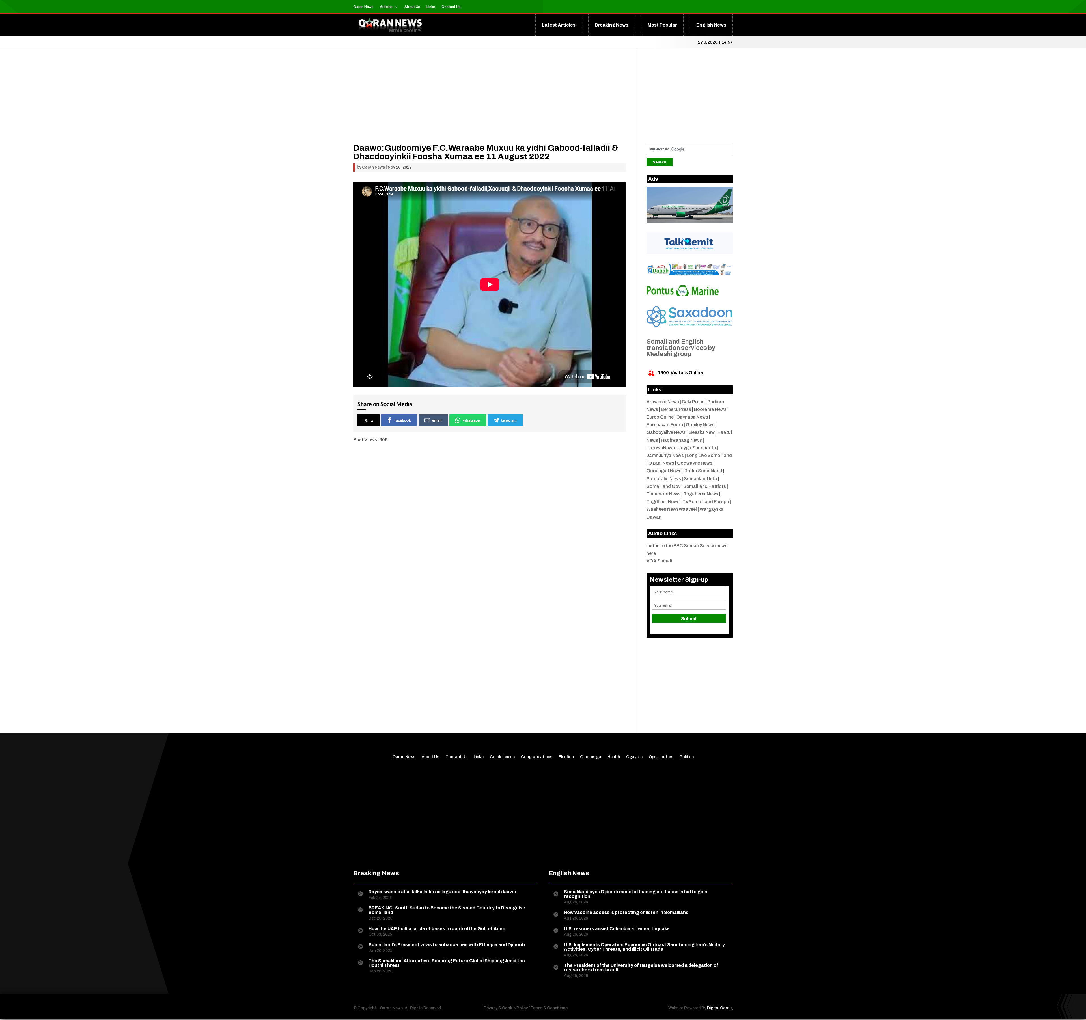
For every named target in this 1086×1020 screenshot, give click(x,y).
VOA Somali (659, 560)
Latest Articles (559, 25)
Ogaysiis (634, 757)
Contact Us (451, 7)
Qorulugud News (664, 470)
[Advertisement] (489, 104)
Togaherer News (701, 493)
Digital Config (720, 1008)
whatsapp (471, 420)
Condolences (502, 757)
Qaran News (363, 7)
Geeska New (701, 432)
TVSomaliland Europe (705, 501)
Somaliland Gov (663, 486)
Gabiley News (700, 424)
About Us (412, 7)
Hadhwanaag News (681, 440)
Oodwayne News (694, 463)
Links (430, 7)
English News (711, 25)
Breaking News (611, 25)
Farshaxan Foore (665, 424)
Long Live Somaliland (709, 455)
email (437, 420)
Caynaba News (692, 417)
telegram (509, 420)
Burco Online (660, 417)
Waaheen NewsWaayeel (672, 509)
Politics (687, 757)
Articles (386, 7)
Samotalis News (664, 478)
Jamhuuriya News (665, 455)
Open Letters (661, 757)
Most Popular (662, 25)
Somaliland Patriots (704, 486)
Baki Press (693, 401)
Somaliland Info (700, 478)
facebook (403, 420)
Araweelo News (663, 401)
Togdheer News (663, 501)
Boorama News (710, 409)
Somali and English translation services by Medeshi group (681, 347)
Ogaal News (661, 463)
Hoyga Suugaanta (697, 447)
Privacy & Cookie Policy (506, 1008)
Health (613, 757)
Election (566, 757)
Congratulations (536, 757)
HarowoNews (661, 447)
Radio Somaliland (703, 470)
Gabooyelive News (666, 432)
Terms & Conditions (549, 1008)
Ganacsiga (590, 757)
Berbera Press (676, 409)
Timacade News (664, 493)
